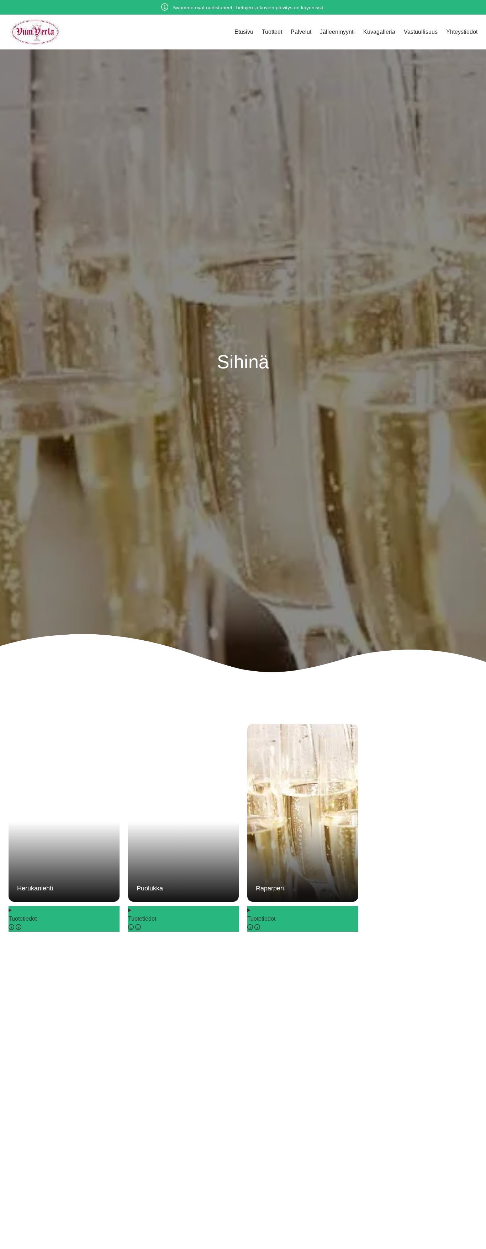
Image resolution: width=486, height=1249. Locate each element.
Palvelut (301, 32)
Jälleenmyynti (337, 32)
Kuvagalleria (379, 32)
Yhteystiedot (461, 32)
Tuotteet (272, 32)
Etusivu (243, 32)
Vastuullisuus (421, 32)
